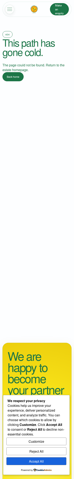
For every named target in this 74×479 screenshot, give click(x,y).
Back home (13, 77)
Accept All (36, 461)
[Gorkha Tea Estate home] (34, 9)
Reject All (36, 451)
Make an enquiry (59, 9)
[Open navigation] (9, 9)
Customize (36, 441)
